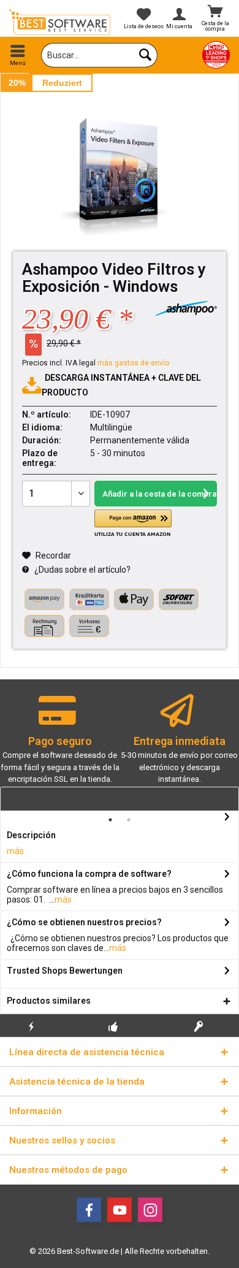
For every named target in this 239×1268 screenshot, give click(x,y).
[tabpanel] (60, 745)
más (15, 851)
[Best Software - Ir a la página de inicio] (59, 22)
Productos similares (49, 1001)
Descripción (31, 835)
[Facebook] (89, 1209)
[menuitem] (18, 55)
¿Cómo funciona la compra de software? (89, 874)
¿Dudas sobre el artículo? (81, 570)
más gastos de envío (133, 363)
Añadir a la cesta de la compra (159, 493)
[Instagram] (150, 1209)
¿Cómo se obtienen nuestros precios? (84, 922)
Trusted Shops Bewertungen (65, 971)
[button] (133, 523)
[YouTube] (119, 1209)
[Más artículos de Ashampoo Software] (186, 308)
